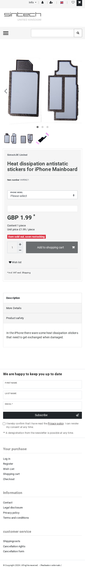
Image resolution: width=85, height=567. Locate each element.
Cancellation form (13, 551)
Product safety (15, 318)
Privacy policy (11, 512)
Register (8, 463)
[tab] (42, 298)
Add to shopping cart (50, 247)
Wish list (16, 262)
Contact (7, 502)
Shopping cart (11, 473)
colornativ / (56, 565)
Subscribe (41, 415)
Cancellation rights (14, 546)
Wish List (8, 468)
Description (13, 297)
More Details (13, 308)
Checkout (8, 479)
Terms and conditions (16, 517)
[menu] (5, 33)
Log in (6, 458)
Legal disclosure (13, 507)
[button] (32, 2)
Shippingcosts (11, 541)
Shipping (25, 272)
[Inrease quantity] (20, 244)
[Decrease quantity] (20, 250)
